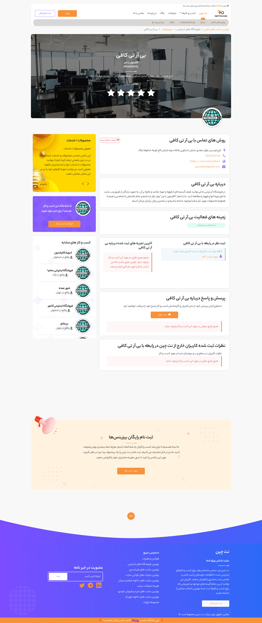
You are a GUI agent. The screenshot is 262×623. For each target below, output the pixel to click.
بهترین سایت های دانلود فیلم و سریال (138, 581)
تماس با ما (138, 13)
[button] (88, 184)
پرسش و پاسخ (158, 22)
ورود (67, 13)
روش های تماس (218, 22)
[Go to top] (131, 516)
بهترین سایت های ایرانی (216, 29)
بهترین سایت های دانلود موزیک (142, 597)
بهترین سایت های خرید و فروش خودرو (138, 592)
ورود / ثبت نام (131, 471)
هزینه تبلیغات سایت (148, 586)
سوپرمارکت (167, 29)
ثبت (58, 576)
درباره (203, 22)
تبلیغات (172, 13)
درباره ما (152, 13)
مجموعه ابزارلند (151, 602)
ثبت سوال (162, 315)
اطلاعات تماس (131, 84)
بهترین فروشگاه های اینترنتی (143, 564)
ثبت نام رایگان (45, 13)
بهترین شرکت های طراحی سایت (142, 575)
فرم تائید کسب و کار (64, 224)
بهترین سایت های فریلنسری (144, 570)
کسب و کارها (189, 13)
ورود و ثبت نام (210, 257)
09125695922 (131, 67)
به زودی (43, 184)
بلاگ (162, 13)
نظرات (172, 22)
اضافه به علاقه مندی (109, 140)
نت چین (203, 13)
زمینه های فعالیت (187, 22)
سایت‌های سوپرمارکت (206, 225)
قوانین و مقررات (150, 559)
